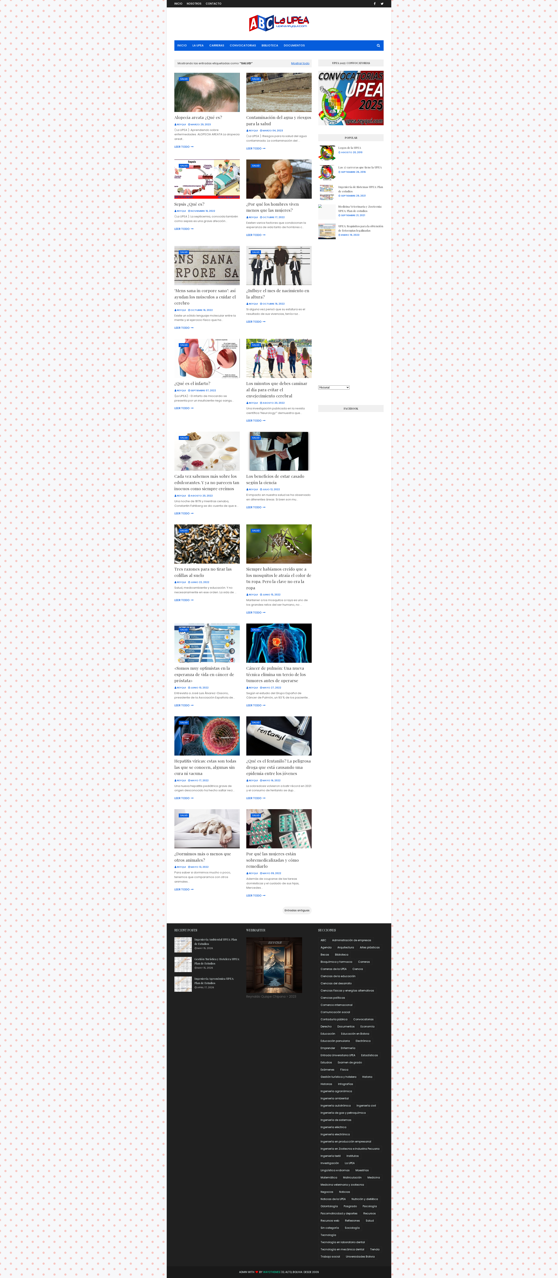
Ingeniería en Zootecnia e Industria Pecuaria (350, 1149)
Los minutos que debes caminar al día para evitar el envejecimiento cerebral (276, 389)
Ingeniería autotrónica (336, 1105)
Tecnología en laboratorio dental (343, 1242)
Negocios (327, 1192)
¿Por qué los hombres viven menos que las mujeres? (272, 207)
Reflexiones (352, 1220)
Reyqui (181, 124)
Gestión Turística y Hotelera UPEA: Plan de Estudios (217, 961)
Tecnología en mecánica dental (342, 1249)
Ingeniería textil (331, 1156)
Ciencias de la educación (338, 976)
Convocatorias (363, 1019)
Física (344, 1069)
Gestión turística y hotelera (338, 1077)
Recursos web (330, 1220)
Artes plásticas (370, 947)
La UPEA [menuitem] (198, 45)
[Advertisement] (351, 312)
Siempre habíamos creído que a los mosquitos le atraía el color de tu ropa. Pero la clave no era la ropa (278, 578)
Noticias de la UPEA (333, 1199)
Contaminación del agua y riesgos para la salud (278, 120)
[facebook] (374, 3)
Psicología (370, 1206)
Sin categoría (330, 1228)
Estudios (326, 1062)
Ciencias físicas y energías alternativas (347, 990)
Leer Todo (182, 147)
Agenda (326, 947)
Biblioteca (341, 954)
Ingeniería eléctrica (333, 1127)
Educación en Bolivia (355, 1034)
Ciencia (357, 969)
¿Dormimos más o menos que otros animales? (202, 857)
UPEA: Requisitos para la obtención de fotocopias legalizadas (360, 228)
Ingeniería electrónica (335, 1134)
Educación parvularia (335, 1041)
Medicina (373, 1177)
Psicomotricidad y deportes (339, 1213)
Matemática (329, 1177)
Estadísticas (369, 1055)
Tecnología (328, 1235)
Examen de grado (350, 1062)
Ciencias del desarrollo (336, 983)
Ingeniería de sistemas (336, 1120)
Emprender (328, 1048)
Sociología (352, 1228)
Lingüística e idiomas (335, 1170)
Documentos (346, 1026)
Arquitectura (345, 947)
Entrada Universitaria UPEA (338, 1055)
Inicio (178, 3)
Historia (367, 1077)
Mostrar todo (300, 63)
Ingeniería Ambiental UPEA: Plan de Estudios (215, 941)
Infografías (345, 1084)
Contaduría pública (334, 1019)
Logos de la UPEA (349, 147)
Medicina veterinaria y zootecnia (342, 1184)
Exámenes (327, 1069)
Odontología (329, 1206)
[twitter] (381, 3)
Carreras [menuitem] (216, 45)
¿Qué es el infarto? (192, 383)
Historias (326, 1084)
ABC (323, 940)
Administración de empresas (351, 940)
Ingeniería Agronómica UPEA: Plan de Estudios (214, 981)
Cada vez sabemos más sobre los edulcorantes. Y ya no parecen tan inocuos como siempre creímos (206, 482)
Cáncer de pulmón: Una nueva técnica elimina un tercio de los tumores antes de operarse (276, 674)
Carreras (364, 962)
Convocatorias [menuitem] (243, 45)
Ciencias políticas (333, 998)
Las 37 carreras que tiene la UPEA (360, 167)
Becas (325, 954)
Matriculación (352, 1177)
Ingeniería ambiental (335, 1098)
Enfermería (348, 1048)
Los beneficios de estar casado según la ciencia (275, 479)
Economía (367, 1026)
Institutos (353, 1156)
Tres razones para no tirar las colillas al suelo (203, 572)
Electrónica (363, 1041)
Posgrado (350, 1206)
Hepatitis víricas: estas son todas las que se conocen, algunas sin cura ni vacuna (205, 767)
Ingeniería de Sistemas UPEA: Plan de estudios (360, 189)
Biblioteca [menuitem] (270, 45)
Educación (328, 1034)
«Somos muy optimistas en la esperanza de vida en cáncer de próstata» (204, 674)
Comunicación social (335, 1012)
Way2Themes (271, 1272)
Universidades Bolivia (360, 1256)
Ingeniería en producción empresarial (346, 1141)
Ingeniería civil (366, 1105)
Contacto (213, 3)
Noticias (344, 1192)
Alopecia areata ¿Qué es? (198, 117)
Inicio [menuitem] (182, 45)
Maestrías (362, 1170)
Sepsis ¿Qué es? (189, 204)
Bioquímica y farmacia (336, 962)
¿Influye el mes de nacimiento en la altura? (277, 294)
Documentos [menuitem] (294, 45)
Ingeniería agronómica (336, 1091)
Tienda (374, 1249)
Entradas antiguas (297, 910)
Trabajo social (330, 1256)
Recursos (369, 1213)
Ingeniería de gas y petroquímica (343, 1113)
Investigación (330, 1163)
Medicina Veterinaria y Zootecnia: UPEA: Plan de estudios (360, 209)
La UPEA (350, 1163)
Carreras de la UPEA (334, 969)
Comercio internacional (336, 1005)
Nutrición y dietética (365, 1199)
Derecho (326, 1026)
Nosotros (194, 3)
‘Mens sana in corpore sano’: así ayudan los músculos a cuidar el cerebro (205, 297)
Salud (370, 1220)
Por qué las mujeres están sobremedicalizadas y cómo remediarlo (272, 860)
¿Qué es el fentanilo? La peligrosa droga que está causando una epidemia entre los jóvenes (278, 767)
